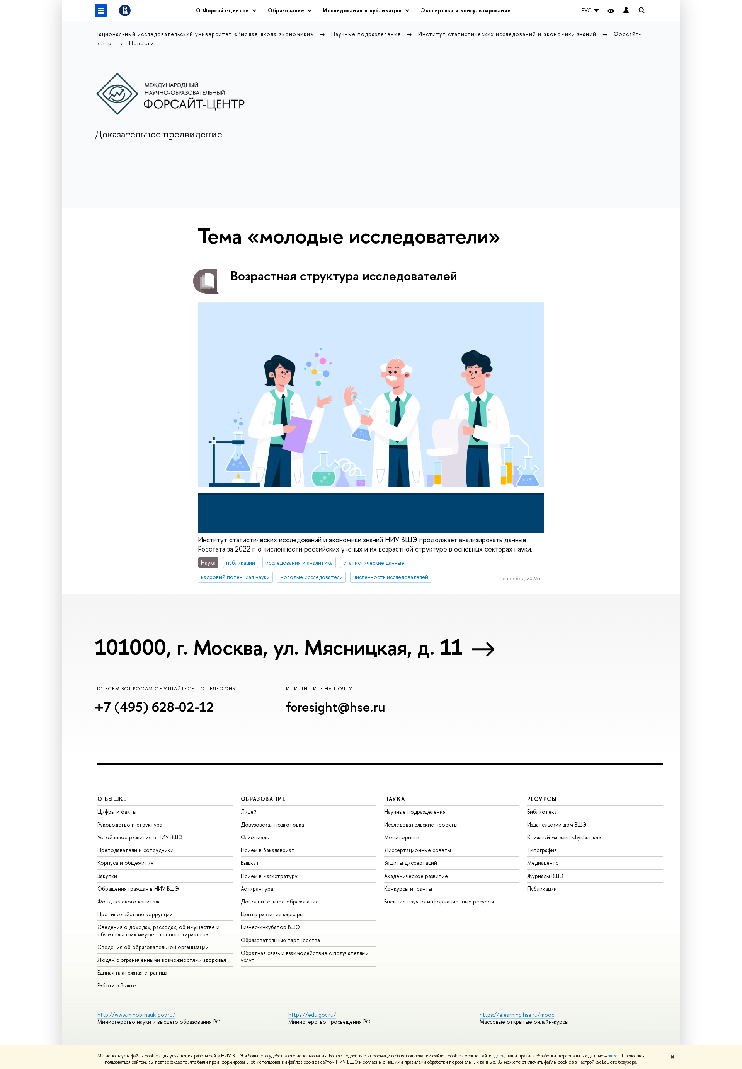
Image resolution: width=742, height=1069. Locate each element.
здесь (498, 1056)
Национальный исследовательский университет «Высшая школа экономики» (205, 34)
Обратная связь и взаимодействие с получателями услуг (305, 956)
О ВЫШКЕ (112, 799)
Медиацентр (543, 862)
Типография (542, 850)
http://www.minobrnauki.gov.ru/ (136, 1014)
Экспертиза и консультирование (466, 10)
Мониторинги (401, 837)
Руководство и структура (129, 824)
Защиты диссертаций (410, 862)
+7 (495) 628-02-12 (154, 707)
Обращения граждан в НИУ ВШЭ (138, 888)
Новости (141, 43)
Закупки (107, 875)
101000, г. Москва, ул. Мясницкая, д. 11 (279, 647)
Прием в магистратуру (269, 875)
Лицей (249, 811)
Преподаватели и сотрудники (135, 850)
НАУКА (394, 799)
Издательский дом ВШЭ (557, 824)
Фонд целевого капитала (129, 901)
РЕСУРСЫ (541, 799)
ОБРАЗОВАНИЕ (263, 799)
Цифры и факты (116, 811)
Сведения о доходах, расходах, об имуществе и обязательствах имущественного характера (158, 930)
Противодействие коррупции (135, 914)
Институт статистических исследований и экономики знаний (508, 34)
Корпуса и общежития (125, 862)
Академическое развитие (416, 875)
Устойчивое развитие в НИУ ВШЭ (139, 837)
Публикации (542, 888)
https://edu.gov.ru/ (312, 1014)
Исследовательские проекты (421, 824)
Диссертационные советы (417, 850)
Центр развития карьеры (272, 914)
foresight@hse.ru (335, 707)
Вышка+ (250, 862)
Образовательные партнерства (280, 940)
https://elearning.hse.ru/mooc (517, 1014)
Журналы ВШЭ (545, 875)
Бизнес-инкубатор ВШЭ (270, 927)
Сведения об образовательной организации (153, 947)
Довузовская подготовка (272, 824)
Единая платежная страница (132, 972)
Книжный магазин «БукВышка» (564, 837)
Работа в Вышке (116, 985)
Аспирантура (257, 888)
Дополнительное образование (280, 901)
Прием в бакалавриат (267, 850)
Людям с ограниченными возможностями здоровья (161, 959)
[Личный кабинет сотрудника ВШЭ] (626, 10)
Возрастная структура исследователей (344, 275)
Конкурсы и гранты (408, 888)
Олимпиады (255, 837)
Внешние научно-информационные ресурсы (439, 901)
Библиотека (542, 811)
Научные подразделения (367, 34)
